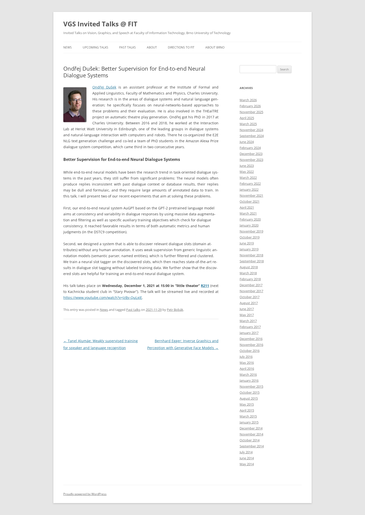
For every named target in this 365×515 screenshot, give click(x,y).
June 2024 (247, 142)
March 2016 (248, 374)
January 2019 (249, 249)
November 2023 (251, 159)
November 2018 (251, 255)
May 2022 (247, 171)
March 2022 (248, 177)
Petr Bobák (175, 309)
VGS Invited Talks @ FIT (100, 23)
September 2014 (252, 446)
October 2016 (249, 350)
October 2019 (249, 237)
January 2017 (249, 332)
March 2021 (248, 213)
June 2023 (247, 165)
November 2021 (251, 195)
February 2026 (250, 106)
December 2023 (251, 153)
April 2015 (247, 410)
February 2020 (250, 219)
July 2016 (246, 356)
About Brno (214, 47)
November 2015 (251, 386)
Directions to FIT (181, 47)
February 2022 (250, 183)
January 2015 (249, 422)
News (67, 47)
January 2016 (249, 380)
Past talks (133, 309)
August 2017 (249, 303)
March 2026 (248, 100)
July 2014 (246, 452)
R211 (205, 285)
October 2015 (249, 392)
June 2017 (247, 309)
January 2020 (249, 225)
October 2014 (249, 440)
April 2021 (247, 207)
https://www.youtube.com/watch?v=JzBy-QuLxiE (102, 297)
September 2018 (252, 261)
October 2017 (249, 297)
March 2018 (248, 273)
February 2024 (250, 147)
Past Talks (127, 47)
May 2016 (247, 362)
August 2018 (249, 267)
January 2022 (249, 189)
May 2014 (247, 464)
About (152, 47)
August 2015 (249, 398)
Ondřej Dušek (104, 87)
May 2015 (247, 404)
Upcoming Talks (95, 47)
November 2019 (251, 231)
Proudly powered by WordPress (85, 494)
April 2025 (247, 118)
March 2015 (248, 416)
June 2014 (247, 458)
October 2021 (249, 201)
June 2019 (247, 243)
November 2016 (251, 344)
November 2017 (251, 291)
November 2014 (251, 434)
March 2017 (248, 321)
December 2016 (251, 338)
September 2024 (252, 136)
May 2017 (247, 315)
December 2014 (251, 428)
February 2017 (250, 327)
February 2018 (250, 279)
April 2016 (247, 368)
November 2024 (251, 130)
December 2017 (251, 285)
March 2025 (248, 124)
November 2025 (251, 112)
